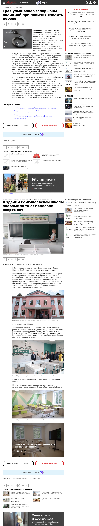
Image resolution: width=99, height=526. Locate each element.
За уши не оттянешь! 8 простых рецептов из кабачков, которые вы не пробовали (85, 89)
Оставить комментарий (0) (50, 125)
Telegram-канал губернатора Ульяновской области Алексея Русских (23, 254)
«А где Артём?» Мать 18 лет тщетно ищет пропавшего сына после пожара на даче (84, 216)
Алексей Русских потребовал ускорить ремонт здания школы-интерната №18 (21, 506)
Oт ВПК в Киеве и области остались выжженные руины (84, 124)
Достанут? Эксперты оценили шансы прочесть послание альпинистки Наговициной (85, 229)
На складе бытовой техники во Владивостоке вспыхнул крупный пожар (83, 113)
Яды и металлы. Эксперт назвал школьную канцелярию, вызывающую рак (83, 210)
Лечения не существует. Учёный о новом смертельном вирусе (84, 56)
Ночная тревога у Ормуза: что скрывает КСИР (82, 118)
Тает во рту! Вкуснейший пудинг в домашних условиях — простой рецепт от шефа (84, 223)
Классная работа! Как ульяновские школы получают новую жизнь (20, 500)
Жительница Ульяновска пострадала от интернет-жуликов (21, 167)
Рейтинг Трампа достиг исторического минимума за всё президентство (83, 106)
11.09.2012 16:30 (7, 8)
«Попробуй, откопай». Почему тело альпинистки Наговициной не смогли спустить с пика (84, 76)
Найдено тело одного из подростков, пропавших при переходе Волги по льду (81, 14)
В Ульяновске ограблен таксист (51, 160)
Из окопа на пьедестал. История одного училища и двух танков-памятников (80, 29)
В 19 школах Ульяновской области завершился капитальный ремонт (52, 492)
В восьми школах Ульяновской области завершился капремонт (51, 499)
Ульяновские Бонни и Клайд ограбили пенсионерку (50, 154)
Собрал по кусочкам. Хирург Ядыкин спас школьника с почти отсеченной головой (85, 204)
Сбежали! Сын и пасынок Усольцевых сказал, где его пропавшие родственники (85, 235)
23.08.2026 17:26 (7, 199)
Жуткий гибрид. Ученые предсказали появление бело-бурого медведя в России (85, 82)
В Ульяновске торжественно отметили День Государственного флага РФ (81, 45)
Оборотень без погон (17, 154)
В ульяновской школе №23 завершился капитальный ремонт (34, 445)
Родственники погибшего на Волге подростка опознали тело (80, 37)
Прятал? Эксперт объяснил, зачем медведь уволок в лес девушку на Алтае (84, 63)
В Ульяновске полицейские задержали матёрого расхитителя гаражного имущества (35, 109)
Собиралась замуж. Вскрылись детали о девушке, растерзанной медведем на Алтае (84, 70)
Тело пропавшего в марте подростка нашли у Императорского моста (81, 22)
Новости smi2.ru (9, 193)
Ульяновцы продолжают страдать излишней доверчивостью (21, 160)
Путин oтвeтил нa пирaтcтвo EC (82, 98)
